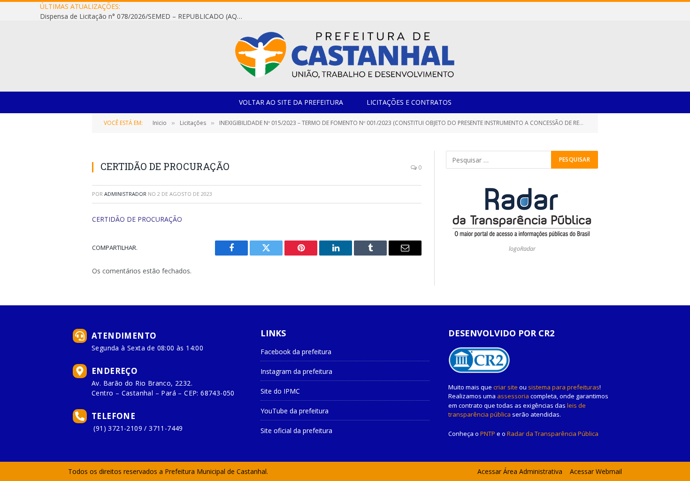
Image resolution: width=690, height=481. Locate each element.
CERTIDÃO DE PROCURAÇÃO (137, 219)
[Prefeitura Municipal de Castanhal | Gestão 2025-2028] (345, 56)
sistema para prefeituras (563, 387)
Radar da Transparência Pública (552, 433)
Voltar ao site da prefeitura (291, 102)
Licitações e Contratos (409, 102)
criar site (505, 387)
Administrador (125, 193)
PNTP (487, 433)
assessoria (513, 396)
